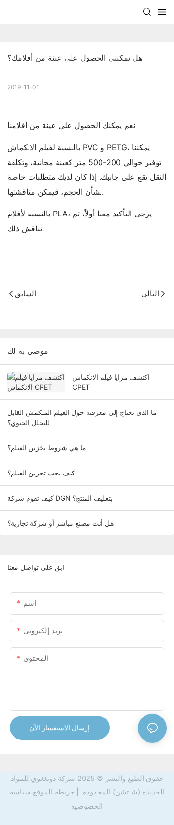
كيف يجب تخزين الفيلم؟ (41, 473)
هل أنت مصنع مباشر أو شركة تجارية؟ (60, 523)
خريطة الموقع (53, 791)
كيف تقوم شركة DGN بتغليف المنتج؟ (60, 498)
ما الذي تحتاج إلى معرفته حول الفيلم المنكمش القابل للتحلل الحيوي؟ (82, 417)
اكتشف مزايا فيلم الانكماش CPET (111, 382)
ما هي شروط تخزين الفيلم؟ (46, 447)
